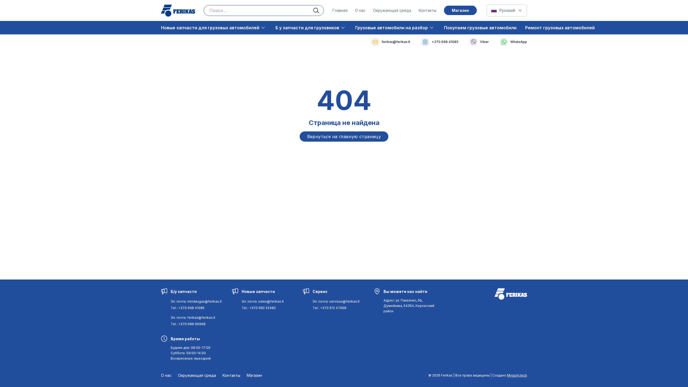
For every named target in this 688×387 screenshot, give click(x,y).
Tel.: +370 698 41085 (188, 308)
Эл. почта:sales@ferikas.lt (263, 301)
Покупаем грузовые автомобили (480, 27)
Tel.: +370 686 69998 (188, 324)
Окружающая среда (392, 10)
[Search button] (318, 10)
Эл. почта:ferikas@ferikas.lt (193, 318)
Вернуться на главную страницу (344, 136)
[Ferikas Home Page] (178, 11)
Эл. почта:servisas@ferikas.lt (336, 301)
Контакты (427, 10)
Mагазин (460, 10)
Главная (339, 10)
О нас (360, 10)
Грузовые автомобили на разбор (391, 27)
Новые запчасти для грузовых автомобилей (210, 27)
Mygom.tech (517, 375)
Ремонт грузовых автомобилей (560, 27)
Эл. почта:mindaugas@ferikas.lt (196, 301)
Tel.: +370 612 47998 (329, 308)
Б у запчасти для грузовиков (307, 27)
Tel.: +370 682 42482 (259, 308)
